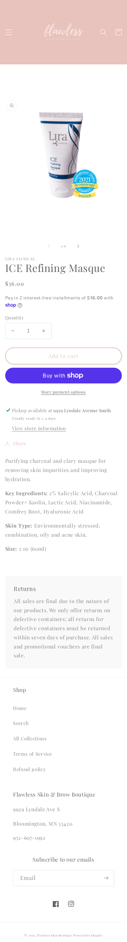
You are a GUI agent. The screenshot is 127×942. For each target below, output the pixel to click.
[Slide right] (78, 246)
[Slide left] (49, 246)
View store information (39, 428)
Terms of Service (32, 753)
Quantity (14, 317)
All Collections (30, 738)
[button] (8, 32)
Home (20, 708)
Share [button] (19, 443)
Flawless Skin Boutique (54, 935)
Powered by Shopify (87, 935)
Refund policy (29, 769)
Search (21, 723)
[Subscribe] (106, 878)
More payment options (63, 392)
